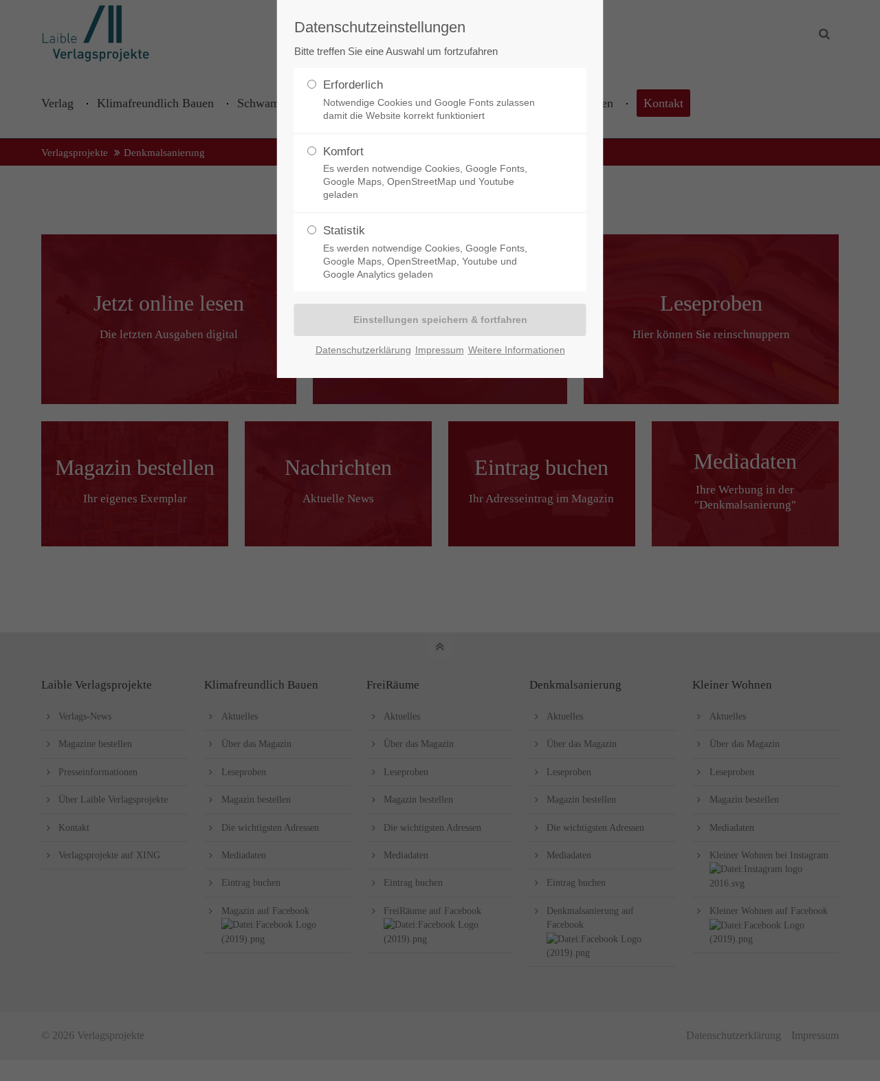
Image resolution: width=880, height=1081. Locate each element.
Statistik (425, 252)
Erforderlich (429, 99)
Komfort (425, 173)
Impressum (439, 349)
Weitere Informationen (516, 349)
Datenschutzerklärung (363, 349)
